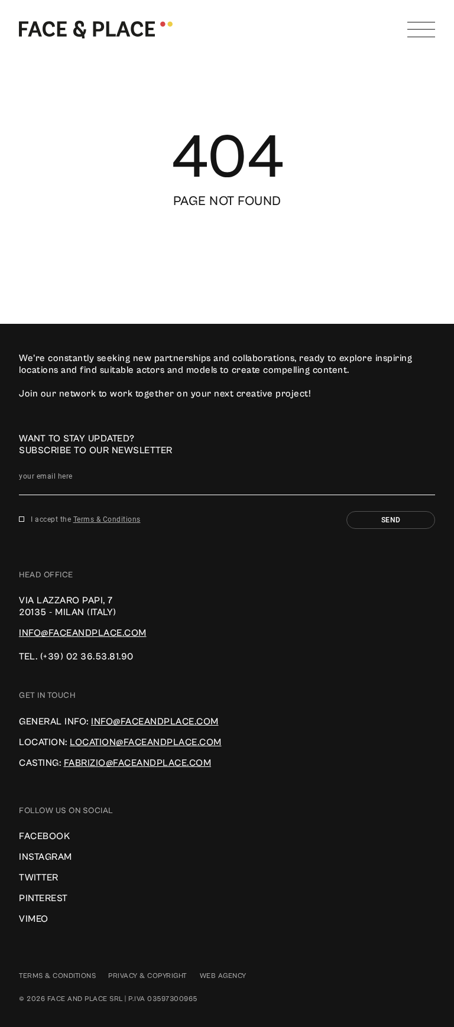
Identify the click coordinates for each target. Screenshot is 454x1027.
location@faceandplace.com (146, 742)
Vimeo (33, 919)
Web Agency (223, 976)
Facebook (44, 836)
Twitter (39, 877)
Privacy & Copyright (147, 976)
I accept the (86, 519)
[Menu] (421, 29)
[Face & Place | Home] (96, 29)
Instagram (45, 857)
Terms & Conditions (107, 519)
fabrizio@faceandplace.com (138, 763)
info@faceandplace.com (83, 633)
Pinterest (43, 898)
